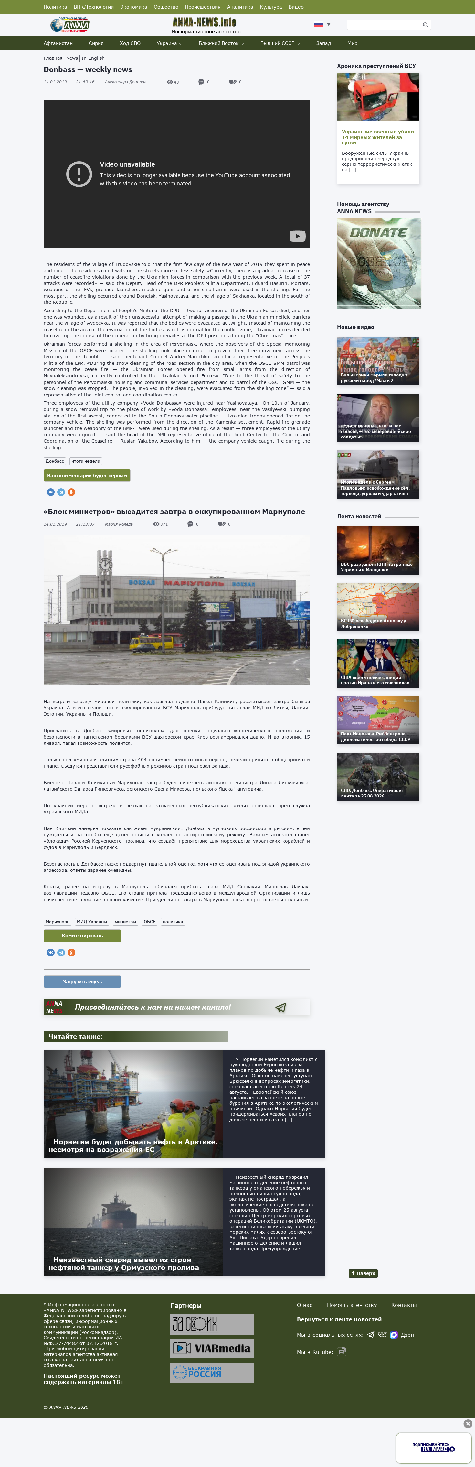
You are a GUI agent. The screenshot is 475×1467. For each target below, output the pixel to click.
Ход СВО (130, 43)
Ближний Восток (219, 43)
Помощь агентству (352, 1305)
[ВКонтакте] (51, 492)
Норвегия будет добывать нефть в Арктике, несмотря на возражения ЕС (132, 1145)
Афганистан (58, 43)
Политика (55, 7)
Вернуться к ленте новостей (339, 1319)
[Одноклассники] (71, 492)
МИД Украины (92, 921)
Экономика (133, 7)
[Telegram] (61, 492)
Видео (296, 7)
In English (93, 58)
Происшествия (203, 7)
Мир (352, 43)
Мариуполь (57, 921)
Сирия (96, 43)
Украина (167, 43)
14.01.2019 (69, 81)
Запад (323, 43)
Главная (53, 58)
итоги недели (85, 461)
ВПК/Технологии (94, 7)
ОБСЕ (149, 921)
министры (125, 921)
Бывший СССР (277, 43)
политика (173, 921)
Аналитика (240, 7)
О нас (304, 1305)
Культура (271, 7)
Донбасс (55, 461)
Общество (166, 7)
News (72, 58)
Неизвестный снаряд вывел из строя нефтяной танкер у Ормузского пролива (123, 1263)
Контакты (404, 1305)
